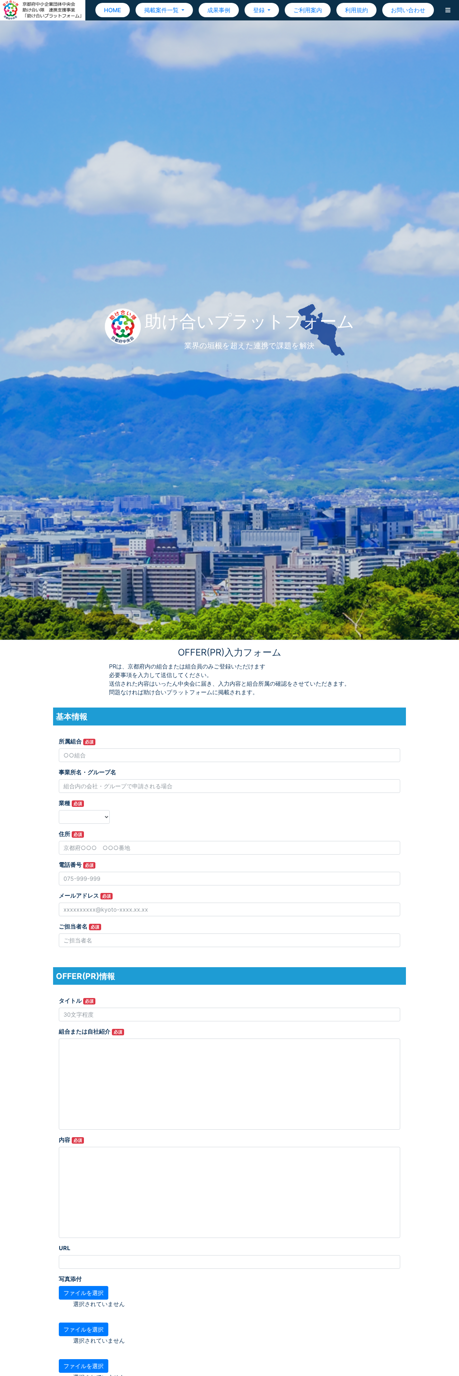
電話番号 (76, 864)
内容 (70, 1139)
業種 (70, 803)
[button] (448, 10)
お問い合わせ (408, 10)
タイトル (76, 1000)
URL (64, 1248)
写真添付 (70, 1278)
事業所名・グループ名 (87, 772)
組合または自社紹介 (90, 1031)
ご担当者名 (79, 926)
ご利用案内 (307, 10)
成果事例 (218, 10)
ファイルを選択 (83, 1292)
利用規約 (356, 10)
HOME (112, 10)
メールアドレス (85, 895)
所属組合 (76, 741)
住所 (70, 833)
